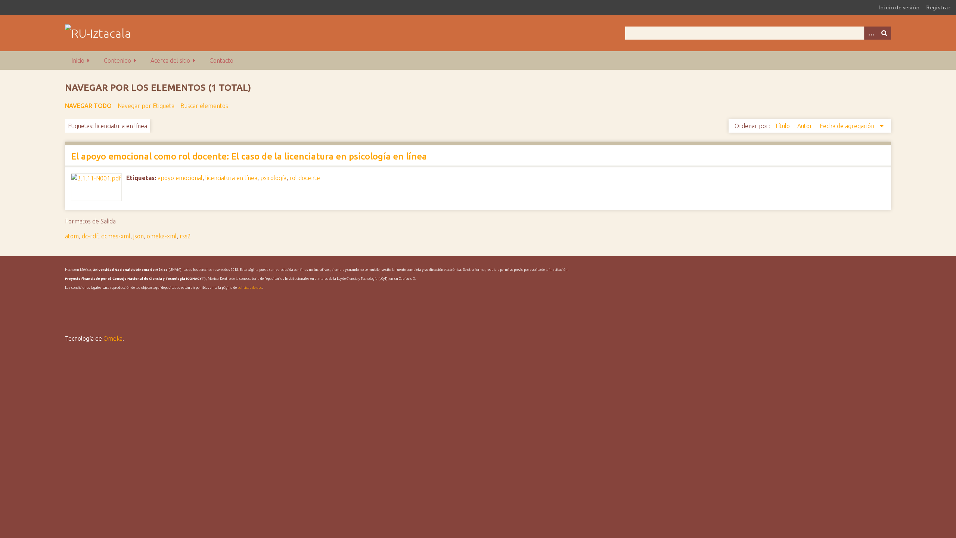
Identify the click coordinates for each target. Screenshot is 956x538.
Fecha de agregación (848, 126)
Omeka (112, 338)
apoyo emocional (180, 177)
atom (72, 236)
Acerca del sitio (170, 60)
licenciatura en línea (231, 177)
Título (783, 126)
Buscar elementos (204, 105)
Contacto (221, 60)
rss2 (185, 236)
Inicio (77, 60)
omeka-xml (162, 236)
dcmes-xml (115, 236)
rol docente (304, 177)
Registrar (938, 7)
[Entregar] (884, 33)
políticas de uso (250, 288)
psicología (273, 177)
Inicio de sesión (899, 7)
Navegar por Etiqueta (146, 105)
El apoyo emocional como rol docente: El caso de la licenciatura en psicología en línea (249, 156)
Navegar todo (88, 105)
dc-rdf (90, 236)
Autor (805, 126)
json (138, 236)
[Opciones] (871, 33)
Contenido (117, 60)
